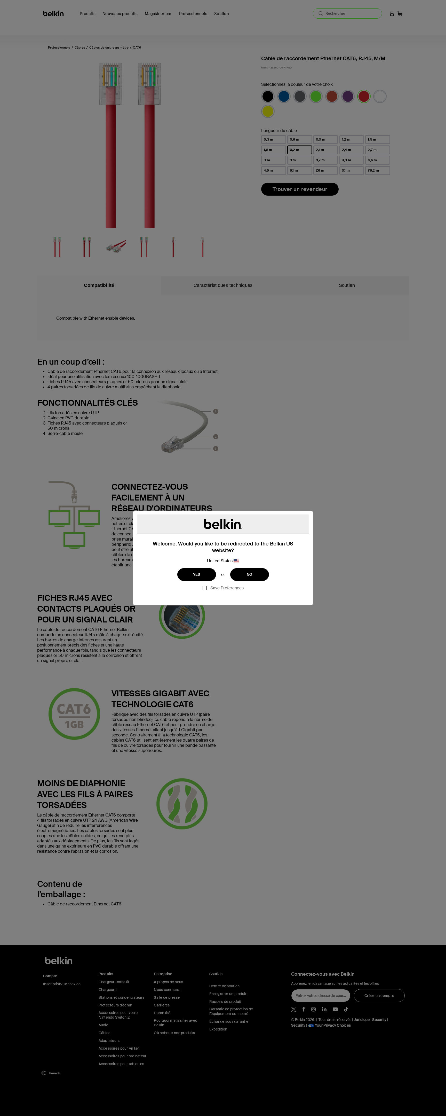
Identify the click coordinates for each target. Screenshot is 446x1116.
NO (249, 574)
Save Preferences (227, 588)
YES (196, 574)
